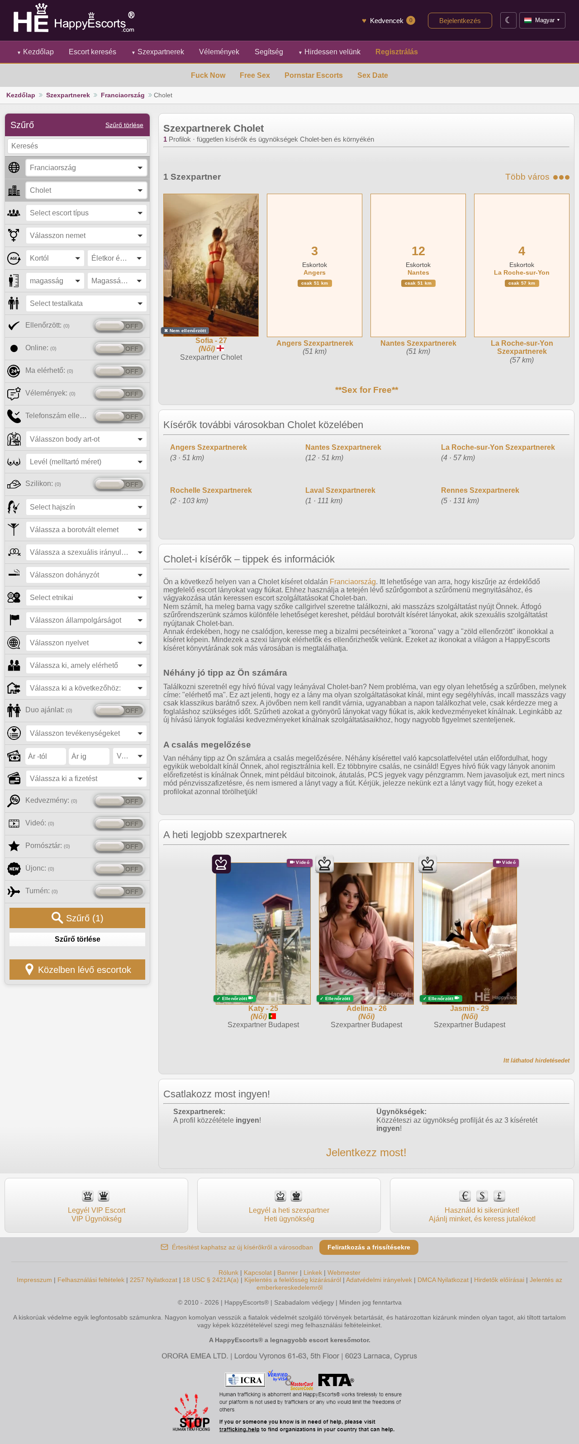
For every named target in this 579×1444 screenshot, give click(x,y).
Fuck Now (208, 75)
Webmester (344, 1272)
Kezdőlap (35, 52)
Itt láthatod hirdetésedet (536, 1060)
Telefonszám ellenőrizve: (57, 415)
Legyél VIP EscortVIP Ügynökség (96, 1214)
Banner (287, 1272)
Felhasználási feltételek (90, 1279)
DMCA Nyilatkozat (443, 1279)
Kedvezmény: (51, 800)
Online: (41, 348)
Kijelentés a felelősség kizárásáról (292, 1279)
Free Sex (255, 75)
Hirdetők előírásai (499, 1279)
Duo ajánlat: (48, 710)
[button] (86, 167)
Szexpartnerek (157, 52)
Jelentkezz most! (366, 1152)
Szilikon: (43, 483)
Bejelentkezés (460, 20)
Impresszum (34, 1279)
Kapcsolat (258, 1272)
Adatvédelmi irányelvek (379, 1279)
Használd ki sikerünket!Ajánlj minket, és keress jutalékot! (482, 1214)
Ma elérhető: (49, 370)
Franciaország (123, 95)
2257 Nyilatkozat (153, 1279)
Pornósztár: (47, 845)
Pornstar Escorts (314, 75)
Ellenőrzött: (47, 325)
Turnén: (41, 891)
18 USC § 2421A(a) (211, 1279)
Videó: (39, 823)
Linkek (313, 1272)
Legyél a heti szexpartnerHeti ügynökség (289, 1214)
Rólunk (228, 1272)
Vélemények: (50, 393)
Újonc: (39, 868)
